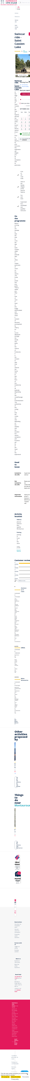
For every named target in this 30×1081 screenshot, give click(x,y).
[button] (21, 118)
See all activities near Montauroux (17, 845)
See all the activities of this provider (17, 782)
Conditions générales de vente (15, 1057)
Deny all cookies (15, 1077)
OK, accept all (5, 1077)
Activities (16, 13)
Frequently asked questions (17, 936)
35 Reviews (25, 51)
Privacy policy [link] (15, 1079)
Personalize (25, 1077)
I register (15, 912)
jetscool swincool (19, 550)
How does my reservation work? (18, 925)
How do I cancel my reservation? (17, 931)
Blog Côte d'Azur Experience (17, 966)
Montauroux (17, 16)
